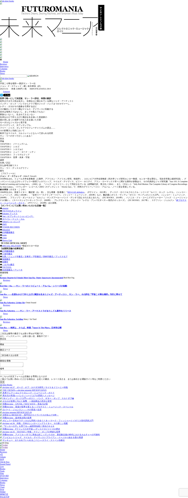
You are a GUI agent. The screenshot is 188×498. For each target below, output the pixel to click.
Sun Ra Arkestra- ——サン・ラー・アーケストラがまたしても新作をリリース (35, 311)
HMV (4, 224)
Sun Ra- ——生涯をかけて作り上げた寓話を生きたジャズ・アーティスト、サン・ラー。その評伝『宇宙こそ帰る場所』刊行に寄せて (61, 294)
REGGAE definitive (76, 192)
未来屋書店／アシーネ (12, 270)
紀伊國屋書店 (8, 232)
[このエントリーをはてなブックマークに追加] (1, 96)
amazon (5, 208)
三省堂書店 (7, 254)
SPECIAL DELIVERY (11, 246)
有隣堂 (5, 262)
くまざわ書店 (8, 264)
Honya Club (7, 240)
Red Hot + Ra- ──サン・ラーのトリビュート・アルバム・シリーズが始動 (33, 286)
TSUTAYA (6, 267)
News (2, 73)
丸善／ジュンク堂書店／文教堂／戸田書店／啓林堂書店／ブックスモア (35, 256)
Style (2, 489)
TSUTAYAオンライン (12, 211)
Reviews (3, 64)
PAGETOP (4, 497)
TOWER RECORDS (11, 227)
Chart (2, 487)
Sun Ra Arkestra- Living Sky (12, 303)
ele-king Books (6, 385)
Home (5, 62)
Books (2, 71)
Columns (3, 69)
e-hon (4, 238)
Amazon (6, 92)
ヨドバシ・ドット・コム (13, 219)
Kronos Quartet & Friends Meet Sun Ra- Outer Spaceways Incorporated (31, 278)
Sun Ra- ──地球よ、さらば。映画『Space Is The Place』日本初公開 (31, 328)
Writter (2, 492)
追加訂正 (4, 494)
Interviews (4, 66)
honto (4, 235)
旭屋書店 (6, 259)
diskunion (6, 230)
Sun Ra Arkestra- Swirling (11, 319)
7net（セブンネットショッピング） (18, 216)
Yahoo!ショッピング (11, 222)
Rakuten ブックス (10, 214)
